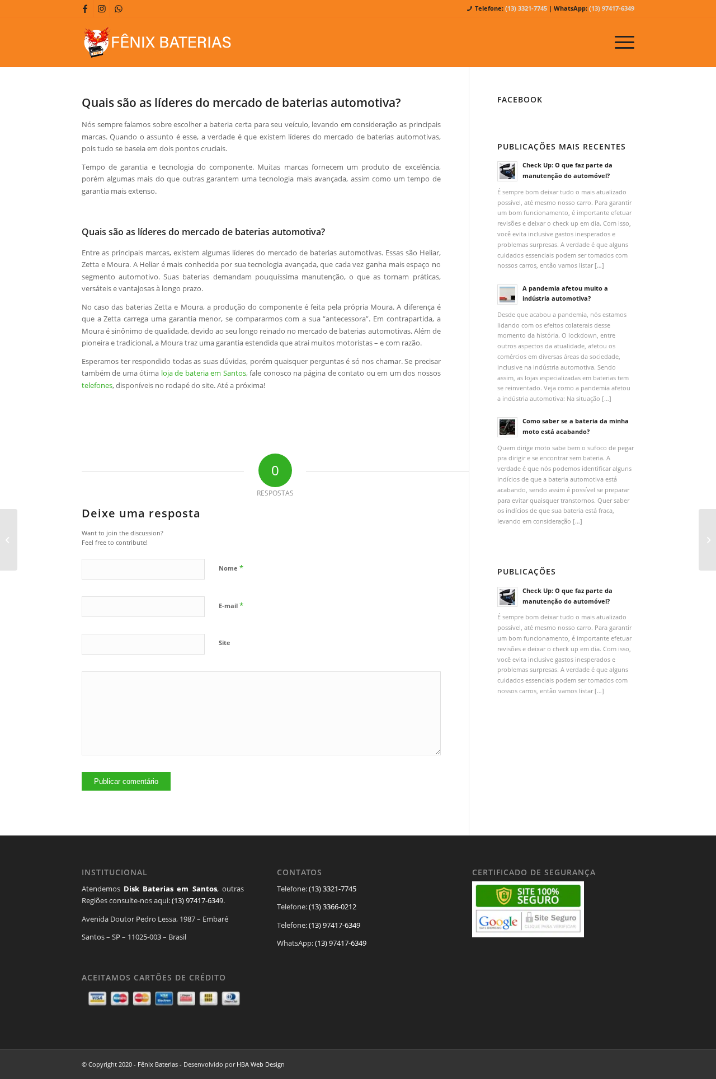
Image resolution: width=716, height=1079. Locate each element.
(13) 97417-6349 (611, 8)
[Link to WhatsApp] (118, 8)
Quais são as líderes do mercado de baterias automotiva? (241, 102)
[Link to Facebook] (85, 8)
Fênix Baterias (158, 1064)
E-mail (231, 605)
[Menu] (620, 42)
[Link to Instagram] (101, 8)
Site (224, 642)
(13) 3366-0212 (332, 906)
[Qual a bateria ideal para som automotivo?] (8, 540)
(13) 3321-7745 (526, 8)
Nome (231, 568)
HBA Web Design (261, 1064)
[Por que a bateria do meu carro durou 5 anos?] (707, 540)
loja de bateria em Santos (203, 373)
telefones (97, 385)
